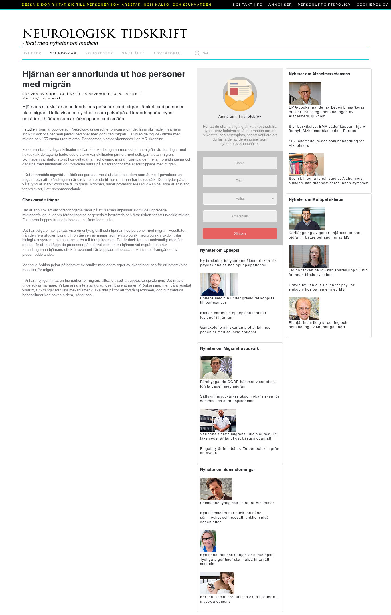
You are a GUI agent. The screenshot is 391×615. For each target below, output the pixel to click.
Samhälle (133, 53)
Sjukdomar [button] (63, 53)
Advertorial (168, 53)
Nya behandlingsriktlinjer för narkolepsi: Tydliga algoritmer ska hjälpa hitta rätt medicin (237, 559)
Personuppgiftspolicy (324, 5)
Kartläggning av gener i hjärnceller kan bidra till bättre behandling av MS (324, 234)
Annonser (280, 5)
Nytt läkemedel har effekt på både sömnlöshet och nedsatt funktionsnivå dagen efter (234, 517)
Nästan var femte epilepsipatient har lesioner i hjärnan (233, 315)
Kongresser (99, 53)
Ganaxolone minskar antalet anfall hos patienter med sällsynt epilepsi (235, 329)
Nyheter (32, 53)
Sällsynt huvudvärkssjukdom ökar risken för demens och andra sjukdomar (239, 398)
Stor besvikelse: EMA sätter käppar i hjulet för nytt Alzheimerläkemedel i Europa (327, 128)
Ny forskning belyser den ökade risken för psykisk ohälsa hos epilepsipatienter (238, 262)
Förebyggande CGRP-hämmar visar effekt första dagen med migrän (238, 383)
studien (31, 129)
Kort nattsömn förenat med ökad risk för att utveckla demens (239, 599)
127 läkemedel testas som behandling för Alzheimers (326, 143)
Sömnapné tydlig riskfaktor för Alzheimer (237, 502)
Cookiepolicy (372, 5)
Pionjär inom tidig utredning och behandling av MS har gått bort (318, 324)
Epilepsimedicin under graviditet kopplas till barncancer (237, 300)
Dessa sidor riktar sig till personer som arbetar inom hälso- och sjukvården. (117, 5)
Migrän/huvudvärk (42, 98)
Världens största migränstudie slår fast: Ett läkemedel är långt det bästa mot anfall (239, 436)
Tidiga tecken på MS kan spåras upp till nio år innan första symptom (328, 272)
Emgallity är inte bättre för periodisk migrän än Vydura (239, 450)
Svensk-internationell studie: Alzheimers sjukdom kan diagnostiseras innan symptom (328, 180)
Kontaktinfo (248, 5)
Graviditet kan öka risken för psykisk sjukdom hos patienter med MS (322, 287)
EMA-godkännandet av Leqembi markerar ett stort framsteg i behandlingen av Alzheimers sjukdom (326, 111)
